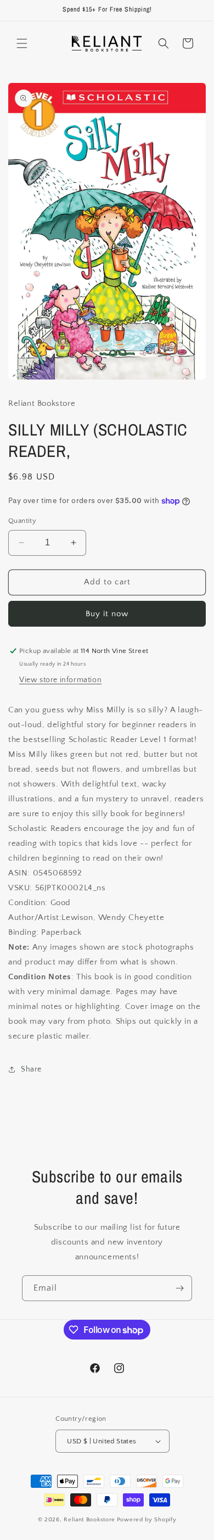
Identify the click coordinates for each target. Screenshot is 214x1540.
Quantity (22, 521)
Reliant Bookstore (89, 1519)
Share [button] (31, 1069)
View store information (60, 680)
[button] (22, 43)
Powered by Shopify (147, 1519)
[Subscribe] (179, 1288)
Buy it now (107, 613)
